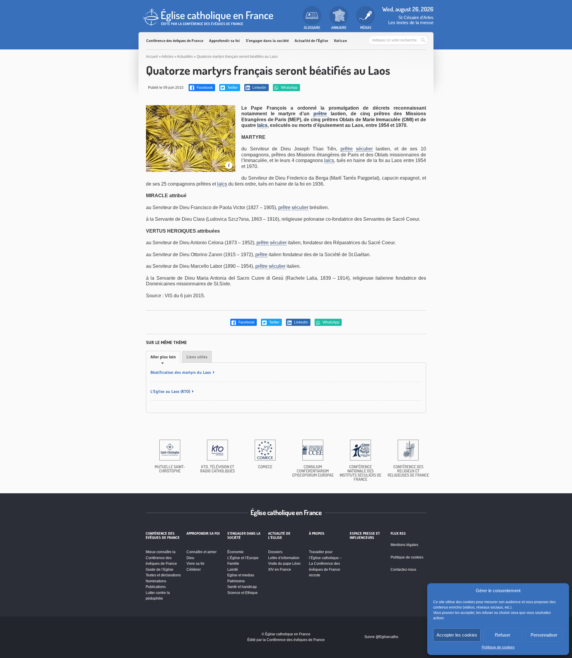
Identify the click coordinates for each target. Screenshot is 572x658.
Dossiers (275, 552)
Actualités (185, 57)
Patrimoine (236, 581)
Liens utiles (196, 357)
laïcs (262, 125)
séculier (364, 148)
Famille (233, 563)
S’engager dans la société (267, 40)
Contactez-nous (403, 569)
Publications (156, 587)
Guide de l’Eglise (159, 569)
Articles (167, 57)
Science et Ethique (242, 593)
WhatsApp (289, 87)
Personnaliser (544, 634)
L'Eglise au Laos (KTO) (170, 391)
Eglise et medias (240, 575)
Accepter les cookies (456, 634)
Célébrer (193, 569)
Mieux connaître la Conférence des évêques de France (161, 558)
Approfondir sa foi (224, 40)
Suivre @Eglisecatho (381, 637)
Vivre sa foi (195, 563)
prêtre (320, 113)
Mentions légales (404, 545)
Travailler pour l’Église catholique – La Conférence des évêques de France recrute (325, 563)
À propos (316, 533)
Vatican (340, 40)
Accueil (152, 57)
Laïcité (232, 569)
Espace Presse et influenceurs (365, 535)
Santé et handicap (242, 587)
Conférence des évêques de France (174, 40)
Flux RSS (398, 533)
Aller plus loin (163, 357)
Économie (235, 552)
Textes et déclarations (163, 575)
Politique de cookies (498, 647)
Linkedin (258, 87)
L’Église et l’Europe (243, 558)
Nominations (156, 581)
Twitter (232, 87)
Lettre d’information (283, 558)
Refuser (502, 634)
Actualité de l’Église (311, 40)
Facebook (204, 87)
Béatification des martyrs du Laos (180, 372)
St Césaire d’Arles (415, 17)
